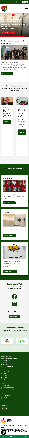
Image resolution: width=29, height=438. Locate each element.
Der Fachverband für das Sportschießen (11, 20)
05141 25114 (5, 364)
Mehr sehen (13, 316)
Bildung (5, 397)
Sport (4, 373)
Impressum (21, 425)
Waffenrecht (6, 395)
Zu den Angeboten (9, 271)
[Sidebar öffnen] (26, 2)
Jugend (5, 377)
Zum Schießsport (8, 235)
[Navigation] (25, 8)
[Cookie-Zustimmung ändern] (3, 432)
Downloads (6, 399)
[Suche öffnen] (23, 2)
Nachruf (7, 121)
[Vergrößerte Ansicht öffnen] (14, 52)
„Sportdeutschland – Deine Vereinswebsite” (12, 430)
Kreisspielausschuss (8, 387)
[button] (13, 15)
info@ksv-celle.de (8, 366)
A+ (18, 2)
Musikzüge (6, 385)
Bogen (4, 379)
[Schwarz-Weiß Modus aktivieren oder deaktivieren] (9, 2)
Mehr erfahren (6, 73)
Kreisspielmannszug (8, 389)
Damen (5, 375)
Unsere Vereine (8, 202)
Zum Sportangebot (7, 32)
